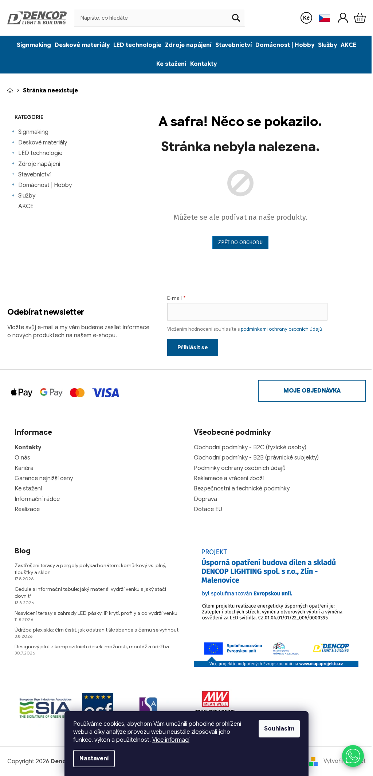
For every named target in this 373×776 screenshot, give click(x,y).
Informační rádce (37, 499)
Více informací (170, 740)
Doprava (205, 499)
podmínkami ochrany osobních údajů (281, 329)
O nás (22, 457)
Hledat (236, 18)
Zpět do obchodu (240, 242)
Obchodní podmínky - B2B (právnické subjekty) (256, 457)
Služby (26, 195)
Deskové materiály (42, 142)
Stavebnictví (34, 174)
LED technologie (40, 153)
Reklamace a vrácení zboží (229, 478)
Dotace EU (208, 509)
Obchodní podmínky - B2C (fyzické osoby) (250, 447)
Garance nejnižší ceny (44, 478)
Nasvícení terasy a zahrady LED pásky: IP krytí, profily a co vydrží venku (96, 613)
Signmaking (33, 132)
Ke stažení (28, 488)
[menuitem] (34, 45)
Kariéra (24, 468)
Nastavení (94, 758)
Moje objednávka (312, 390)
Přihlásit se (192, 347)
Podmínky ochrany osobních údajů (240, 468)
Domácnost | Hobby (45, 185)
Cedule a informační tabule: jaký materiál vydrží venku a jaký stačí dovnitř (90, 592)
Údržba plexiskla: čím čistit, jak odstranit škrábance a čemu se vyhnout (96, 629)
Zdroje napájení (39, 164)
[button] (353, 756)
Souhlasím (279, 728)
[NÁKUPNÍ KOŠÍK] (360, 18)
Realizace (27, 509)
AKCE (26, 206)
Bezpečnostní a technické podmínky (242, 488)
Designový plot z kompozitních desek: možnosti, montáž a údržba (92, 646)
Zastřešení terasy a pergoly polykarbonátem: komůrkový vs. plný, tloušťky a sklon (90, 569)
